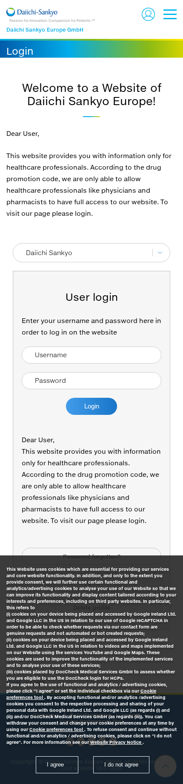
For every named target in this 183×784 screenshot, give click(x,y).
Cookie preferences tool (56, 729)
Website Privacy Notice (116, 742)
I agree (55, 764)
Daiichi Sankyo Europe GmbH (44, 29)
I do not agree (121, 764)
